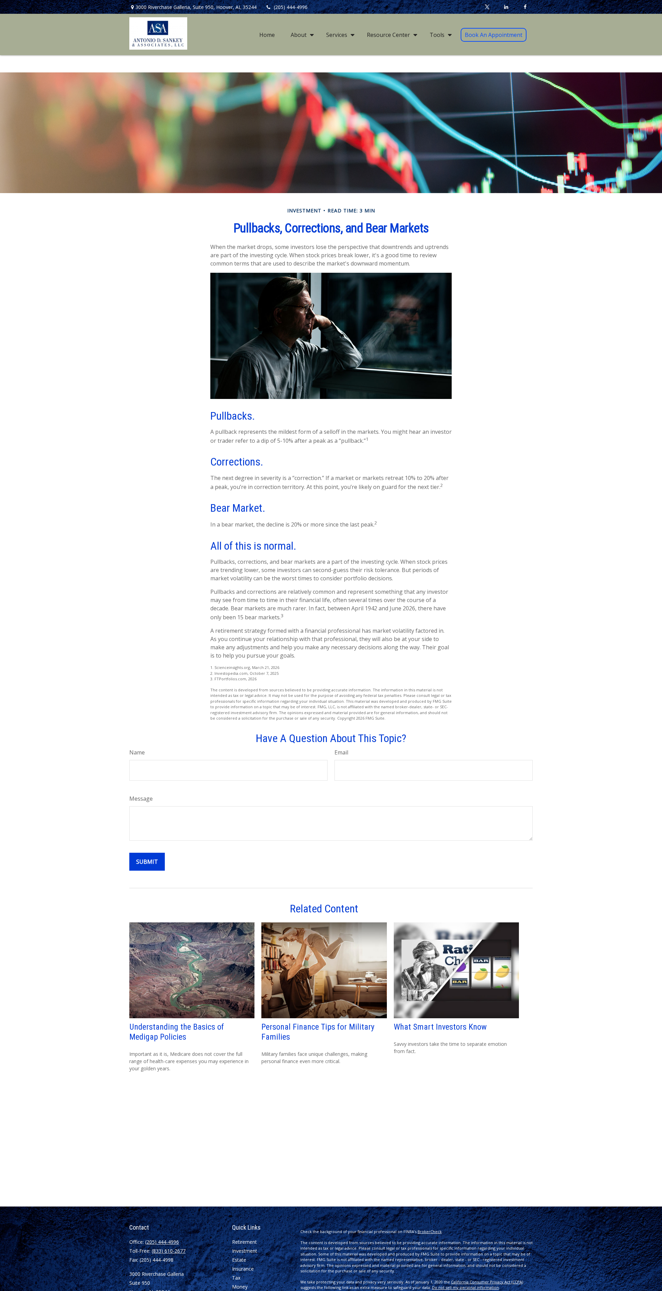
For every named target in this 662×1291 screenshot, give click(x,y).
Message (141, 798)
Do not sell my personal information (465, 1287)
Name (137, 752)
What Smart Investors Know (440, 1027)
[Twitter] (487, 7)
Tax (236, 1277)
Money (240, 1286)
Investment (244, 1251)
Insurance (243, 1268)
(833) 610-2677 (168, 1251)
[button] (267, 34)
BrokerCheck (430, 1231)
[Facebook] (525, 7)
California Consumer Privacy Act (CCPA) (487, 1281)
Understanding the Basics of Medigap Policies (176, 1032)
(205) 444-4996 (291, 7)
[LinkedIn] (506, 7)
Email (341, 752)
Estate (239, 1260)
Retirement (244, 1242)
